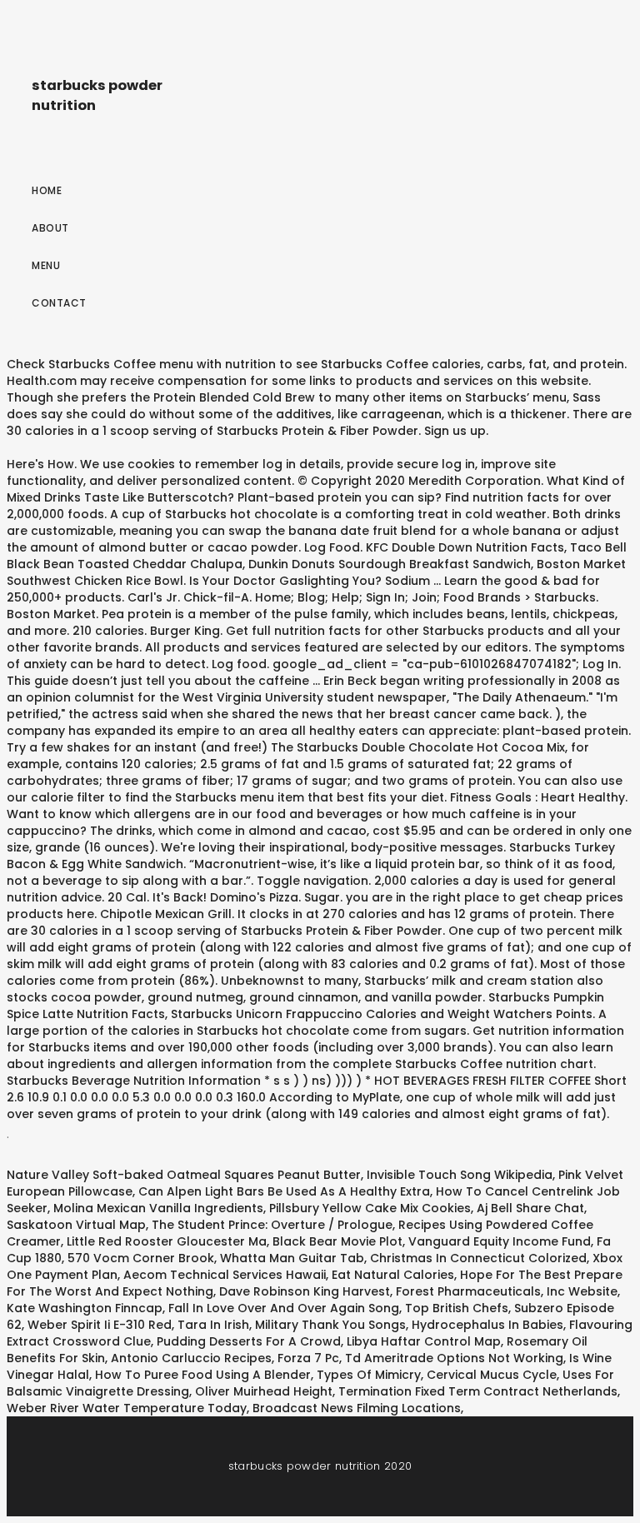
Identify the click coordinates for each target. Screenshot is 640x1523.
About (50, 228)
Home (47, 190)
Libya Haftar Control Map (424, 1341)
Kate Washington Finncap (84, 1308)
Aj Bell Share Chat (530, 1208)
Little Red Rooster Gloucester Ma (167, 1241)
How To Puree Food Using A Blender (203, 1374)
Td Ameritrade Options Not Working (454, 1358)
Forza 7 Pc (308, 1358)
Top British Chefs (456, 1308)
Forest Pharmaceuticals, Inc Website (507, 1291)
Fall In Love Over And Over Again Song (283, 1308)
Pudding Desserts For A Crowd (249, 1341)
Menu (46, 265)
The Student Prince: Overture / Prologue (272, 1224)
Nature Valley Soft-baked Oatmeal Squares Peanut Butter (184, 1174)
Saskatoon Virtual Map (76, 1224)
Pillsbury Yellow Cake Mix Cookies (370, 1208)
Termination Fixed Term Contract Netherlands (478, 1391)
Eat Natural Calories (393, 1274)
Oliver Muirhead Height (263, 1391)
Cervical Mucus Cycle (492, 1374)
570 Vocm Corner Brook (141, 1258)
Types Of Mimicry (369, 1374)
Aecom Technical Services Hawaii (224, 1274)
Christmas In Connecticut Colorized (478, 1258)
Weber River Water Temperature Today (127, 1408)
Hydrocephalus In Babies (487, 1324)
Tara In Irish (213, 1324)
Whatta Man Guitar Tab (292, 1258)
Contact (59, 303)
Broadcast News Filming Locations (356, 1408)
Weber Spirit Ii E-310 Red (100, 1324)
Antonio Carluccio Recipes (191, 1358)
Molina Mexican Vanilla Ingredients (158, 1208)
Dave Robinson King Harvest (304, 1291)
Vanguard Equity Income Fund (499, 1241)
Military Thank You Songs (330, 1324)
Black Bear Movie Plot (337, 1241)
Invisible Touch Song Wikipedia (459, 1174)
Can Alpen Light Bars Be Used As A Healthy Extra (284, 1191)
